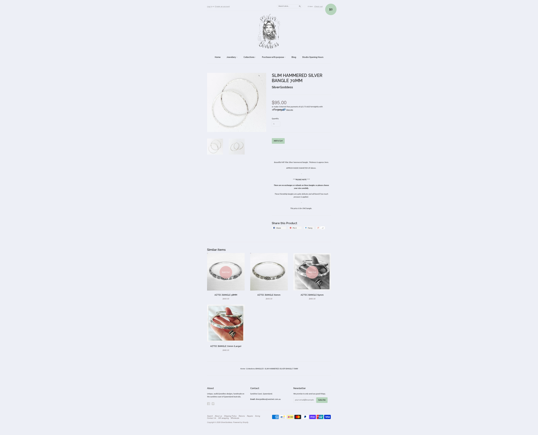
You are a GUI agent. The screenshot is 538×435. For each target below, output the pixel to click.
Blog (294, 57)
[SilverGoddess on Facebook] (208, 404)
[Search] (300, 6)
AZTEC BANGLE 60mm (268, 295)
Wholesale (235, 418)
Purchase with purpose (273, 57)
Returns (242, 416)
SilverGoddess (282, 87)
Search (210, 416)
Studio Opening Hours (312, 57)
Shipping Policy (230, 416)
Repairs (250, 416)
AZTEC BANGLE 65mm (312, 295)
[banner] (269, 31)
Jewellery (231, 57)
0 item (310, 6)
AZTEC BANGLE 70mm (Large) (225, 346)
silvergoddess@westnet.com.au (268, 399)
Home (218, 57)
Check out (318, 6)
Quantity (275, 119)
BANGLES (260, 368)
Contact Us (211, 418)
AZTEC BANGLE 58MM (225, 295)
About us (218, 416)
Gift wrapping (223, 418)
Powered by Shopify (240, 422)
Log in (209, 6)
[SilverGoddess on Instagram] (213, 404)
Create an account (222, 6)
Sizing (257, 416)
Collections (249, 57)
